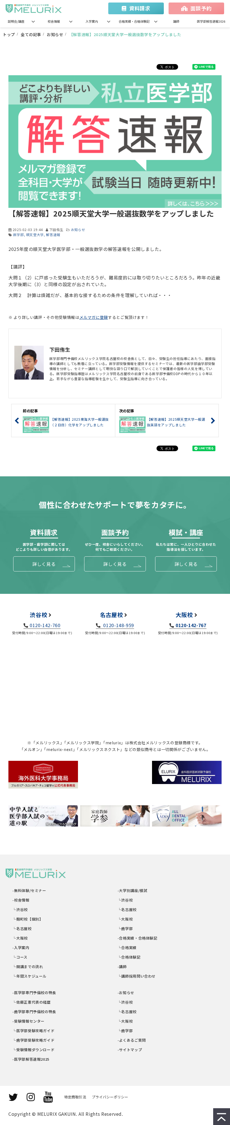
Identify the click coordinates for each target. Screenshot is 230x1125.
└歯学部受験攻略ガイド (34, 1040)
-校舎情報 (21, 900)
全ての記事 (31, 34)
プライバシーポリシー (110, 1097)
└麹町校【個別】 (28, 919)
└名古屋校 (22, 928)
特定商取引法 (75, 1097)
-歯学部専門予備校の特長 (34, 1011)
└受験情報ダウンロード (34, 1049)
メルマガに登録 (93, 317)
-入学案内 (21, 947)
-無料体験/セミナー (29, 890)
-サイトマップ (130, 1049)
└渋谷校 (20, 909)
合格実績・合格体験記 (134, 21)
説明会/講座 (16, 21)
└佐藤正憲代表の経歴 (32, 1002)
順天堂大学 (35, 234)
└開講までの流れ (28, 966)
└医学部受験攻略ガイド (34, 1030)
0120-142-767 (191, 625)
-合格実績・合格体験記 (137, 938)
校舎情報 (54, 21)
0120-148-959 (118, 625)
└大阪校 (20, 938)
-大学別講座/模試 (132, 890)
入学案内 (92, 21)
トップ (9, 34)
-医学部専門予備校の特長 (34, 992)
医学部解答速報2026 (211, 21)
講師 (176, 21)
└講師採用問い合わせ (137, 976)
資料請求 (139, 8)
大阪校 (184, 615)
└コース (20, 957)
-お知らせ (126, 992)
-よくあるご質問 (132, 1040)
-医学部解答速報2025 (31, 1059)
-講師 (122, 966)
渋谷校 (38, 615)
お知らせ (55, 34)
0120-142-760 (45, 625)
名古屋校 (111, 615)
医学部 (18, 234)
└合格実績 (127, 947)
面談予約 (200, 8)
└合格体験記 (129, 957)
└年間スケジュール (30, 976)
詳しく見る (44, 564)
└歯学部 (125, 928)
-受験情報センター (29, 1021)
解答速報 (53, 234)
